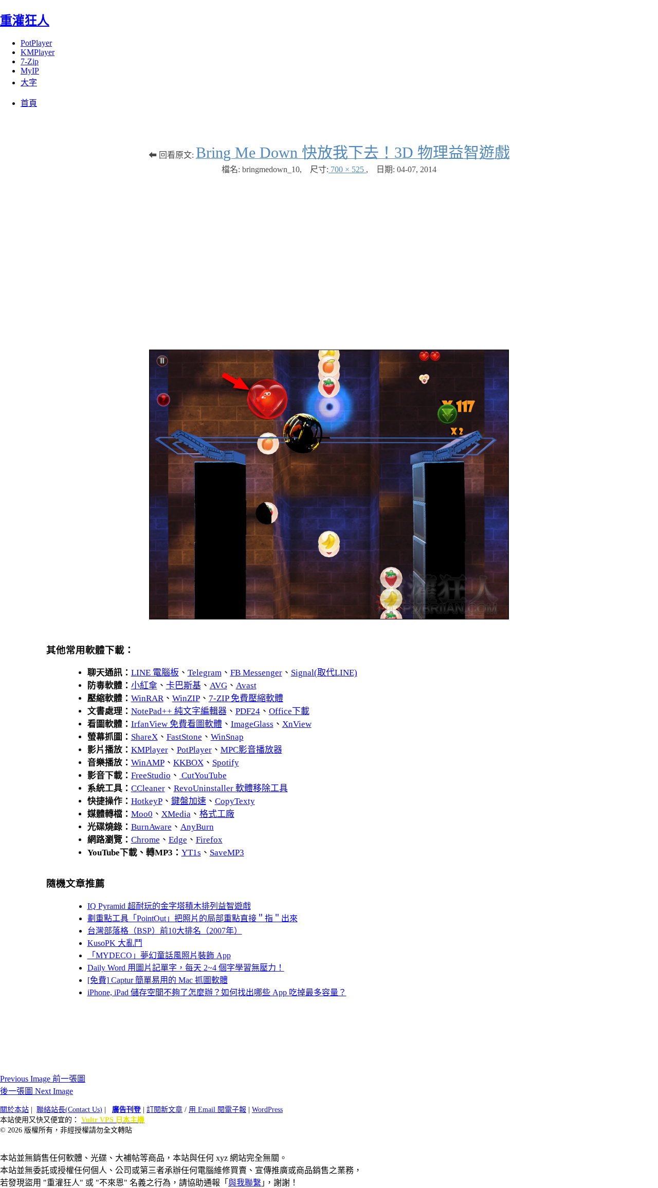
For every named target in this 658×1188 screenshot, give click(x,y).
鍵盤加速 (188, 801)
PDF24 (247, 711)
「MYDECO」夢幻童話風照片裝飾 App (159, 955)
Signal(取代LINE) (324, 673)
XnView (297, 724)
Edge (178, 840)
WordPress (267, 1109)
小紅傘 (144, 685)
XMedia (176, 814)
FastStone (184, 737)
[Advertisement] (329, 257)
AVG (218, 685)
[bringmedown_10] (329, 616)
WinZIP (186, 698)
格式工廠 (216, 814)
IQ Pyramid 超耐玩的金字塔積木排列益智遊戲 (169, 906)
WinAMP (147, 762)
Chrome (145, 840)
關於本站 (14, 1109)
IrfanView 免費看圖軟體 (176, 724)
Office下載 (289, 711)
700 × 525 (347, 169)
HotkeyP (146, 801)
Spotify (225, 762)
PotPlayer (36, 43)
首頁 (29, 103)
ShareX (144, 737)
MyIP (30, 70)
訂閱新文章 (164, 1109)
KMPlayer (37, 52)
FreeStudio (151, 775)
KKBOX (188, 762)
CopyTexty (235, 801)
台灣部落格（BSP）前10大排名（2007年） (164, 930)
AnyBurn (197, 827)
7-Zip (30, 61)
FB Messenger (256, 673)
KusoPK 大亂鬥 (114, 943)
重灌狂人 (24, 20)
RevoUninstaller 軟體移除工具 (231, 788)
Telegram (205, 673)
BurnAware (151, 827)
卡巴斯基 (183, 685)
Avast (246, 685)
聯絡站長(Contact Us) (69, 1109)
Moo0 (142, 814)
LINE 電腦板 (155, 673)
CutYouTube (203, 775)
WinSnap (227, 737)
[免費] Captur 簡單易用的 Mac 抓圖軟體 (157, 980)
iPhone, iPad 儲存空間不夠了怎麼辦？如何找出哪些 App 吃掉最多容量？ (216, 992)
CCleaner (148, 788)
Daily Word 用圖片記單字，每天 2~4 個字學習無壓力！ (185, 967)
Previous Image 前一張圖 (42, 1078)
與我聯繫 (244, 1182)
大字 (29, 82)
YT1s (191, 852)
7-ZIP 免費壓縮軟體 (246, 698)
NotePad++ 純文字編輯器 (179, 711)
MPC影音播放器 (251, 750)
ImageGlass (252, 724)
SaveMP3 (227, 852)
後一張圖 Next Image (36, 1091)
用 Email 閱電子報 (217, 1109)
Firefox (209, 840)
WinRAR (147, 698)
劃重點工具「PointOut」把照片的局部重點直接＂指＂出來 (192, 918)
